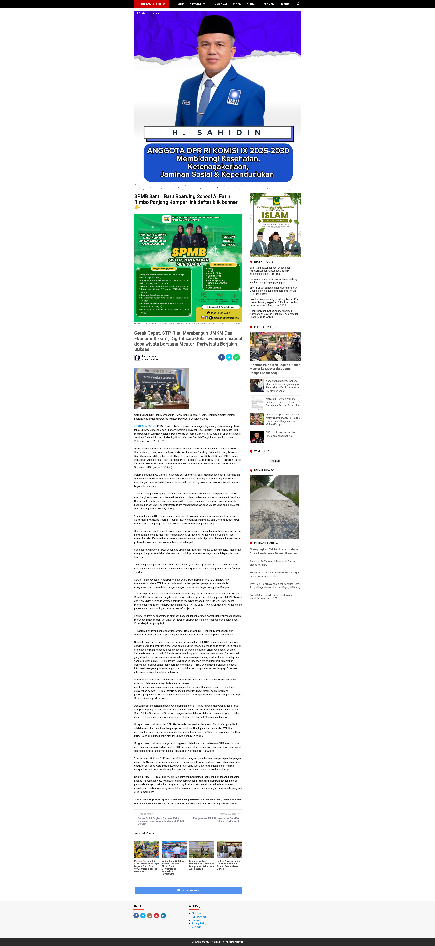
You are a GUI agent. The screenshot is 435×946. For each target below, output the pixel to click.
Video (237, 4)
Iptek (141, 12)
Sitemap (196, 926)
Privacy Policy (199, 923)
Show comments (188, 890)
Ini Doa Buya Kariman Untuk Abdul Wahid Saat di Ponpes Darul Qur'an (228, 865)
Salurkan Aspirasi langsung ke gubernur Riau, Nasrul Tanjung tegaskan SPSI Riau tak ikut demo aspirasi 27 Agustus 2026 (275, 302)
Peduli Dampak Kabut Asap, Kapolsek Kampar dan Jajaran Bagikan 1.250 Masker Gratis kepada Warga (274, 314)
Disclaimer (197, 920)
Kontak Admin (199, 916)
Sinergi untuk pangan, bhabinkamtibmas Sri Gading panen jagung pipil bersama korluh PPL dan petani (273, 290)
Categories (198, 4)
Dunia (251, 4)
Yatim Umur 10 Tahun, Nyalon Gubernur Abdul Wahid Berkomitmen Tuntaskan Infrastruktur (173, 867)
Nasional (221, 4)
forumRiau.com (217, 942)
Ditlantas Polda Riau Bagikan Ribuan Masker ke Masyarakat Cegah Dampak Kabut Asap (275, 369)
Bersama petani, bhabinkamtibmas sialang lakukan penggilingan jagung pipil (273, 281)
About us (196, 913)
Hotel (155, 12)
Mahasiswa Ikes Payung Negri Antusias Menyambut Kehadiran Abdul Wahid (201, 865)
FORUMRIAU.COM (144, 426)
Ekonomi (269, 4)
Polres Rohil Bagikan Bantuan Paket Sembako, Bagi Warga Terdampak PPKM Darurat (161, 821)
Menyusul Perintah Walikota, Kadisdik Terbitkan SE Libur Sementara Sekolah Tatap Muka (283, 402)
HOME (180, 4)
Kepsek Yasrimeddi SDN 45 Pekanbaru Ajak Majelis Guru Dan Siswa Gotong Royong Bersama (146, 866)
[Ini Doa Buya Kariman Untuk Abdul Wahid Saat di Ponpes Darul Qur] (229, 849)
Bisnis (285, 4)
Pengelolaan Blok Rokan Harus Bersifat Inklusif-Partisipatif (216, 819)
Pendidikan (231, 803)
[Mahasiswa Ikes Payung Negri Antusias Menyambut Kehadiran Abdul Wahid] (201, 849)
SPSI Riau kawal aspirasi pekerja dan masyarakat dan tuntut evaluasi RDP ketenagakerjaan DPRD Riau (270, 270)
